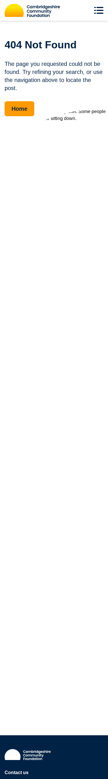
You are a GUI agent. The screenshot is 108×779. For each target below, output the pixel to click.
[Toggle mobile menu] (99, 10)
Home (19, 109)
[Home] (32, 10)
